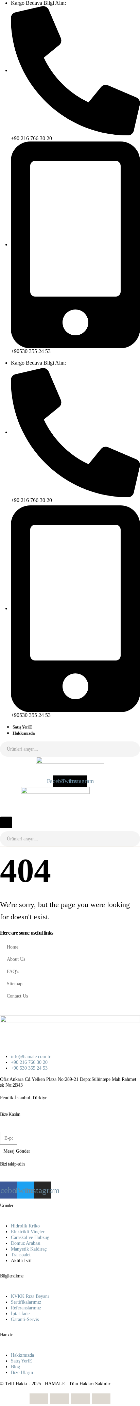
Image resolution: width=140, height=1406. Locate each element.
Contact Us (17, 996)
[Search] (129, 749)
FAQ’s (13, 971)
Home (12, 947)
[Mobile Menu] (6, 822)
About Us (16, 959)
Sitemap (14, 983)
